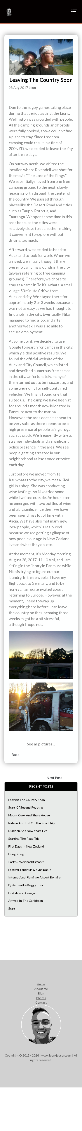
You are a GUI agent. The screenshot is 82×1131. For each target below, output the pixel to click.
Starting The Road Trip (24, 838)
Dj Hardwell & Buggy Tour (25, 885)
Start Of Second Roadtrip (25, 807)
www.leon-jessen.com (56, 1055)
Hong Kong (16, 854)
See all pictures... (41, 744)
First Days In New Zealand (26, 846)
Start (11, 908)
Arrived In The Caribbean (25, 900)
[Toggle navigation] (74, 11)
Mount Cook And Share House (29, 815)
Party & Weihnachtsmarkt (26, 862)
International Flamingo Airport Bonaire (34, 877)
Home (41, 984)
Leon (32, 87)
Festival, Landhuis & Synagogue (29, 869)
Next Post (54, 777)
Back (15, 754)
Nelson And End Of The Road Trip (31, 823)
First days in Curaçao (22, 893)
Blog (41, 993)
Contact (41, 1002)
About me (41, 989)
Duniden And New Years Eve (27, 831)
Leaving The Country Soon (26, 800)
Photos (41, 998)
